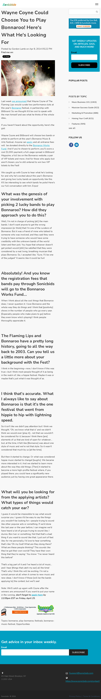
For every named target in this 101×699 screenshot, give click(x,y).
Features (78, 124)
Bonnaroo (16, 107)
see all (72, 128)
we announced (19, 101)
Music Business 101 (84, 102)
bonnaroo (13, 620)
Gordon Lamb (19, 48)
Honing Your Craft (83, 118)
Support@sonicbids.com (81, 673)
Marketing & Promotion (85, 113)
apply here (37, 594)
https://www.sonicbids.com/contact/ (83, 681)
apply (30, 142)
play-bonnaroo (26, 620)
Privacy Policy (75, 696)
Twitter (16, 52)
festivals (39, 620)
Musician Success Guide (85, 107)
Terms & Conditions (91, 696)
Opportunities (23, 624)
